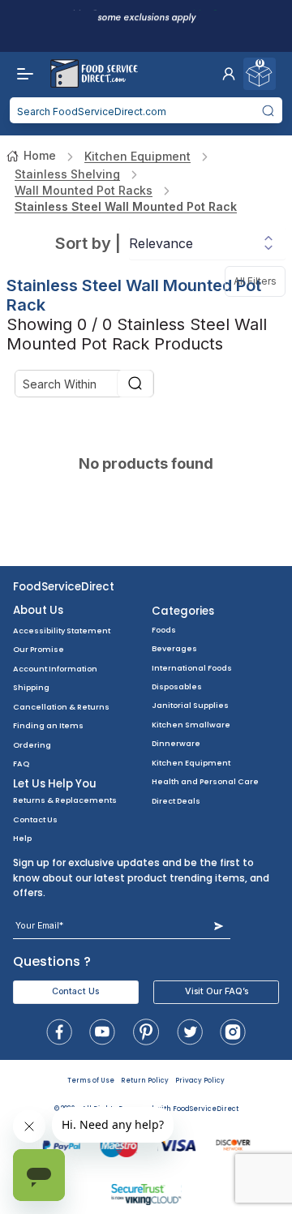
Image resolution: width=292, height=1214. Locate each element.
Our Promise (38, 649)
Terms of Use (90, 1080)
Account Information (55, 668)
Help (22, 838)
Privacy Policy (200, 1080)
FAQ (21, 763)
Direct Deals (176, 801)
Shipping (31, 687)
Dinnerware (176, 743)
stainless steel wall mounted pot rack (126, 206)
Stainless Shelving (67, 174)
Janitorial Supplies (190, 705)
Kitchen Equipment (137, 156)
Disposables (177, 686)
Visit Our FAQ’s (216, 991)
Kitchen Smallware (191, 724)
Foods (164, 629)
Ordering (32, 745)
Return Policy (145, 1080)
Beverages (174, 648)
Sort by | (88, 243)
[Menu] (21, 73)
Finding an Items (48, 725)
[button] (229, 74)
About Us (38, 610)
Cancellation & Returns (61, 706)
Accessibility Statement (61, 630)
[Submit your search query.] (268, 110)
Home (40, 155)
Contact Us (35, 819)
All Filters (260, 276)
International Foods (192, 668)
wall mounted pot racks (83, 190)
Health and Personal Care (205, 781)
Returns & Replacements (65, 800)
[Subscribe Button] (219, 925)
